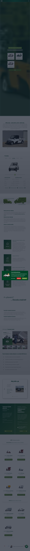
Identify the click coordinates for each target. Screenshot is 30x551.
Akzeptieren (25, 278)
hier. (23, 276)
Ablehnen (18, 278)
